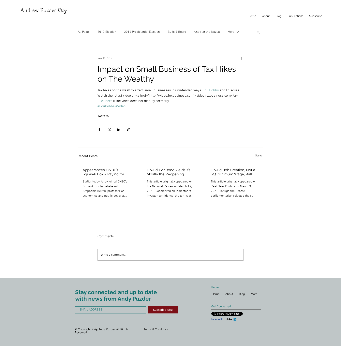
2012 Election (106, 32)
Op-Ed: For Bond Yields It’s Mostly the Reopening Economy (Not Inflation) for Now (169, 172)
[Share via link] (128, 129)
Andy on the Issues (207, 32)
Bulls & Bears (177, 32)
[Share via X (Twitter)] (109, 129)
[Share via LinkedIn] (119, 129)
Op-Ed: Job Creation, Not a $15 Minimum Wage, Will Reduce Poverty (233, 172)
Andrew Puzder (43, 10)
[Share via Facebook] (99, 129)
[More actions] (241, 58)
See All (259, 155)
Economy (103, 116)
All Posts (84, 32)
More (231, 32)
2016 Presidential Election (142, 32)
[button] (258, 32)
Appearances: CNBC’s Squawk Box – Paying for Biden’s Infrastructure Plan (104, 172)
